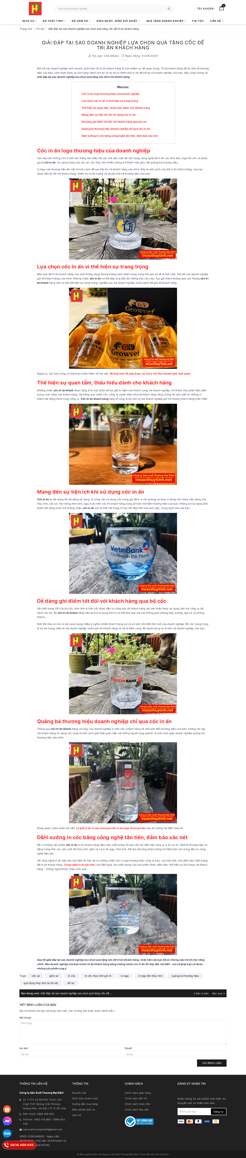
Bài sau (217, 993)
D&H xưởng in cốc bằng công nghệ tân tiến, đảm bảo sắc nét (119, 135)
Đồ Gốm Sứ (80, 20)
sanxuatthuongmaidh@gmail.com (42, 1129)
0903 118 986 (42, 1119)
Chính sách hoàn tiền (137, 1104)
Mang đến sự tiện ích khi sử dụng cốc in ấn (109, 114)
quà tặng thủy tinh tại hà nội (41, 983)
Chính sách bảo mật (137, 1109)
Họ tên (24, 1048)
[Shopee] (7, 1109)
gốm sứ (54, 975)
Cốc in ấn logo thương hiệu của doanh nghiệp (111, 93)
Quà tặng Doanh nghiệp (165, 20)
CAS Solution (162, 1154)
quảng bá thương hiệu (185, 975)
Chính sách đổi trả (136, 1098)
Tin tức (198, 20)
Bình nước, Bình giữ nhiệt (117, 20)
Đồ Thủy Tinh (53, 20)
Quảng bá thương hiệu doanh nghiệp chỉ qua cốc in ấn (116, 128)
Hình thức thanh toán (85, 1098)
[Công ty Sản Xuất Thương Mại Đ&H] (35, 8)
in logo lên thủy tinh (150, 975)
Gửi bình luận (211, 1063)
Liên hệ (216, 20)
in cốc (71, 975)
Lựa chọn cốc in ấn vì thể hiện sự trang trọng (110, 100)
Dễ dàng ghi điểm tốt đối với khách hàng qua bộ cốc (114, 121)
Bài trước (203, 993)
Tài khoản (205, 8)
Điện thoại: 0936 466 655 (38, 1113)
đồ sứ (70, 983)
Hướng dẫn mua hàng (85, 1104)
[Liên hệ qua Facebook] (7, 1121)
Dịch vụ (29, 20)
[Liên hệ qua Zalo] (7, 1133)
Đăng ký (218, 1111)
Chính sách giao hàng (138, 1092)
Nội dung (25, 1017)
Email (129, 1048)
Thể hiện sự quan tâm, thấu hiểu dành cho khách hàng (116, 107)
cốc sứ (36, 975)
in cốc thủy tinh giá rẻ (98, 975)
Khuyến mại (79, 1092)
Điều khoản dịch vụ (83, 1109)
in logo (125, 975)
